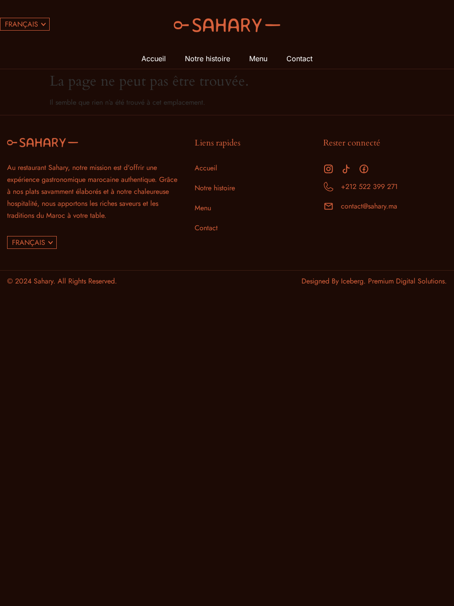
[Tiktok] (346, 169)
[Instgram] (328, 169)
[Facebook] (364, 169)
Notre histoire (207, 58)
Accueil (153, 58)
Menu (258, 58)
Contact (299, 58)
